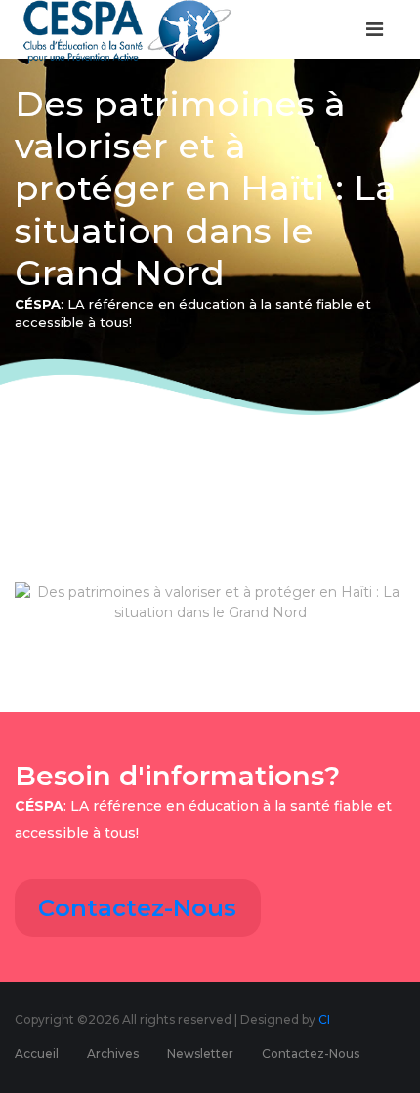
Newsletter (200, 1053)
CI (324, 1019)
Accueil (37, 1053)
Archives (113, 1053)
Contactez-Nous (137, 908)
